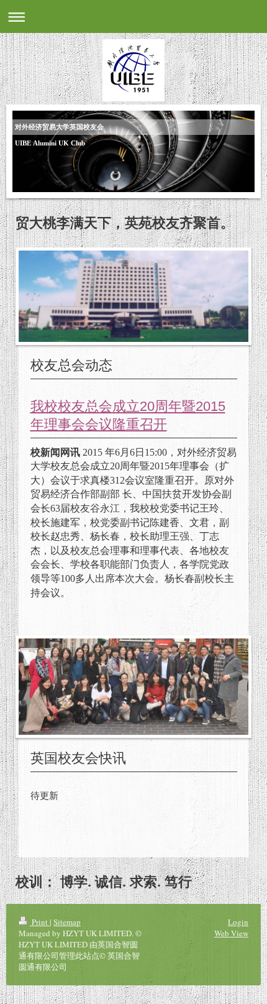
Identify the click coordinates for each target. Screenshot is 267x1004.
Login (238, 922)
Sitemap (67, 922)
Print (40, 922)
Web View (231, 933)
